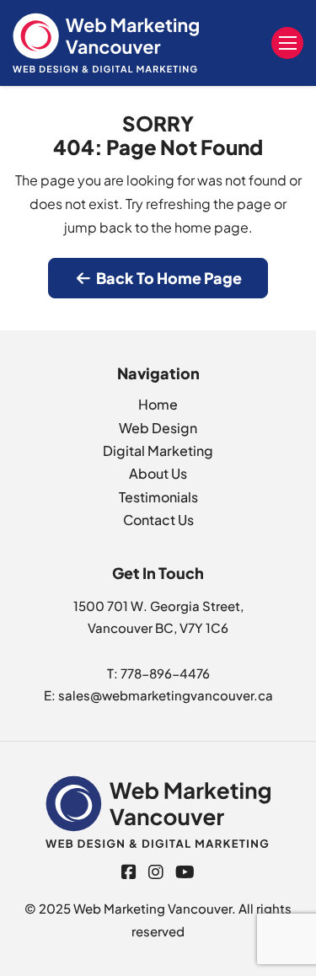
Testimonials (158, 497)
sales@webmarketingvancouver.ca (165, 695)
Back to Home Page (168, 277)
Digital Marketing (158, 450)
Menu (287, 43)
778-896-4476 (165, 673)
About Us (158, 473)
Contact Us (158, 519)
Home (158, 404)
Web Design (158, 428)
